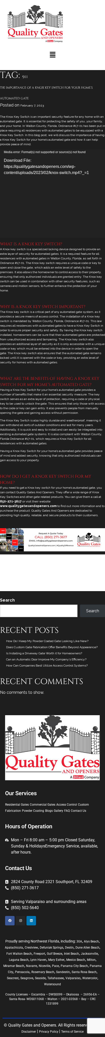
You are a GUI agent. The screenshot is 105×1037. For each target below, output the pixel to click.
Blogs (49, 811)
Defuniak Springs (51, 947)
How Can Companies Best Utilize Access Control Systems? (47, 665)
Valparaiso (73, 978)
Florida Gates (44, 576)
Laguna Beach (19, 960)
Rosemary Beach (42, 972)
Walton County (54, 588)
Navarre (31, 966)
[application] (52, 194)
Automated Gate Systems (60, 564)
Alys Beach (91, 941)
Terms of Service (72, 1031)
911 (93, 558)
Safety (97, 582)
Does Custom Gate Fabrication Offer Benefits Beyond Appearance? (52, 647)
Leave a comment (76, 588)
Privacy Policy (49, 1031)
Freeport (39, 953)
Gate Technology (52, 558)
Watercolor (89, 978)
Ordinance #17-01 (70, 126)
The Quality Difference (26, 588)
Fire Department (11, 576)
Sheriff (4, 588)
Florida (29, 576)
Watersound (52, 984)
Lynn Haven (38, 960)
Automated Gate (29, 564)
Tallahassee (55, 978)
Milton (91, 960)
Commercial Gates (42, 804)
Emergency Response (84, 570)
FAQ (67, 811)
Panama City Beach (74, 966)
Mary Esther (56, 960)
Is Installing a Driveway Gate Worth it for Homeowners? (44, 653)
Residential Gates (79, 582)
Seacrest (13, 978)
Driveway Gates (38, 570)
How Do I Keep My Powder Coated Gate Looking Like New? (47, 641)
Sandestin (63, 972)
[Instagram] (20, 920)
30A (79, 941)
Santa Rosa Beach (84, 972)
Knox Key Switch (86, 576)
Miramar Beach (13, 966)
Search (7, 600)
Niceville (44, 966)
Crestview (31, 947)
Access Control (29, 558)
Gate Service (64, 576)
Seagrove (26, 978)
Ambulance (8, 564)
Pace (55, 966)
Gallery (58, 811)
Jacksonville (89, 953)
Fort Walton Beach (19, 953)
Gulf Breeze (54, 953)
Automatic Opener (12, 570)
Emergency (59, 570)
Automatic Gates (91, 564)
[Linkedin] (31, 920)
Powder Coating (33, 811)
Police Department (12, 582)
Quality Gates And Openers (46, 582)
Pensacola (22, 972)
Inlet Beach (71, 953)
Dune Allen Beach (87, 947)
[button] (52, 54)
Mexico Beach (75, 960)
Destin (69, 947)
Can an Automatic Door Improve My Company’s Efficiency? (46, 659)
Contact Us (78, 811)
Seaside (40, 978)
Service (71, 558)
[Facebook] (10, 920)
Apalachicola (14, 947)
